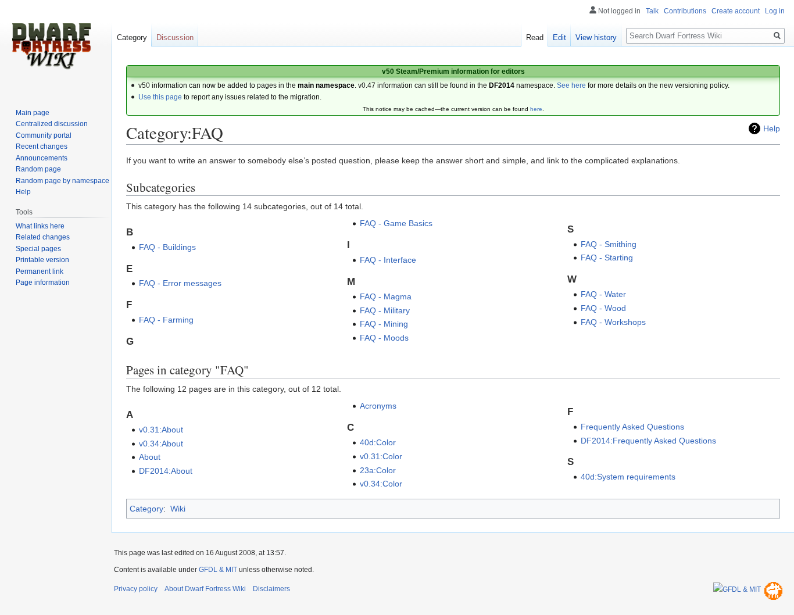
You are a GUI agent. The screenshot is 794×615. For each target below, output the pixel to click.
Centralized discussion (52, 124)
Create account (735, 11)
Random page (38, 169)
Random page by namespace (62, 181)
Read (534, 37)
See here (571, 85)
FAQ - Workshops (613, 322)
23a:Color (378, 470)
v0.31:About (161, 429)
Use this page (160, 97)
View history (596, 37)
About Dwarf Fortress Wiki (205, 589)
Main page (32, 113)
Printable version (42, 260)
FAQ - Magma (386, 296)
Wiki (177, 508)
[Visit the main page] (51, 46)
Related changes (43, 237)
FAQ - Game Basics (396, 223)
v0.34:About (161, 443)
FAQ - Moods (384, 337)
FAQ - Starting (607, 257)
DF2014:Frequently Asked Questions (648, 440)
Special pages (38, 249)
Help (771, 128)
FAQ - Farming (166, 319)
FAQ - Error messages (180, 283)
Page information (43, 282)
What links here (40, 226)
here (536, 109)
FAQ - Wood (603, 308)
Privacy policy (136, 589)
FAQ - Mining (384, 323)
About (149, 457)
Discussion (175, 37)
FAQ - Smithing (608, 244)
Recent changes (41, 146)
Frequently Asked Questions (632, 426)
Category (146, 508)
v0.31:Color (381, 456)
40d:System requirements (628, 476)
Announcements (41, 158)
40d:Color (378, 442)
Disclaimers (271, 589)
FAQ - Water (603, 294)
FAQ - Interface (388, 259)
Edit (559, 37)
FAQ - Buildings (167, 247)
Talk (652, 11)
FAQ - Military (385, 310)
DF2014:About (165, 470)
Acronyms (378, 405)
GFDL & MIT (218, 570)
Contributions (685, 11)
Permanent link (39, 271)
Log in (775, 11)
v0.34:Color (381, 483)
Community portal (43, 135)
